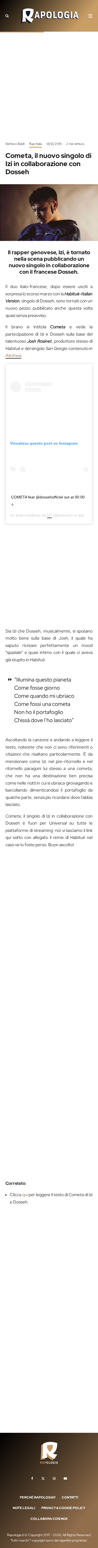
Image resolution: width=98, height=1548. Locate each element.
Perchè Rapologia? (38, 1497)
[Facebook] (32, 1478)
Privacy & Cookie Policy (63, 1508)
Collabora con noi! (49, 1519)
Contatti (70, 1497)
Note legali (24, 1508)
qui (25, 1195)
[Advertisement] (49, 90)
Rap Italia (35, 144)
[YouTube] (65, 1478)
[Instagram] (54, 1478)
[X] (43, 1478)
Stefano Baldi (14, 144)
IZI (49, 515)
